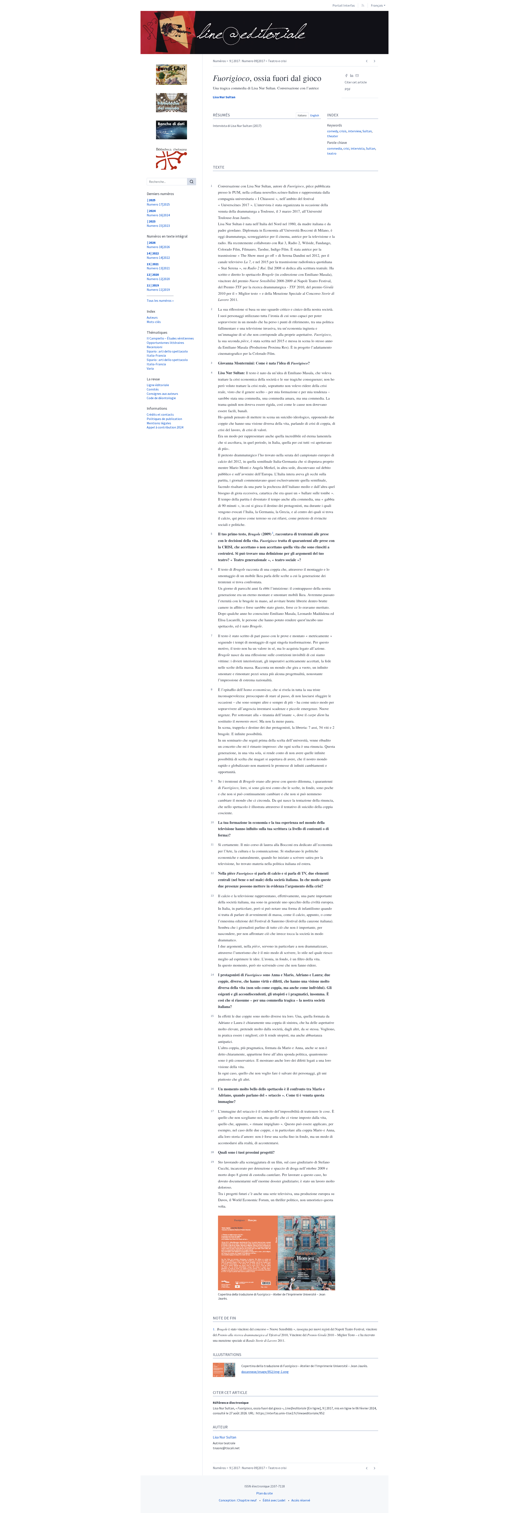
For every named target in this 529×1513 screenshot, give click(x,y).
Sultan (367, 131)
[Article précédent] (367, 61)
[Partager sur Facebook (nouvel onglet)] (346, 75)
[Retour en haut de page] (526, 3)
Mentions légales (159, 423)
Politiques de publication (164, 419)
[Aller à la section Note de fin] (526, 1314)
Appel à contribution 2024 (165, 427)
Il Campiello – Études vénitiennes (170, 338)
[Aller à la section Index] (526, 116)
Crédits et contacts (160, 414)
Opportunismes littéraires (165, 343)
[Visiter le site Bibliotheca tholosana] (171, 159)
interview (354, 131)
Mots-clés (154, 322)
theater (332, 136)
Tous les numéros (159, 300)
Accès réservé (300, 1500)
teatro (331, 153)
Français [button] (377, 5)
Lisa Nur (224, 97)
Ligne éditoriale (158, 385)
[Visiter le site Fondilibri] (171, 74)
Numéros (219, 61)
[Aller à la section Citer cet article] (526, 1389)
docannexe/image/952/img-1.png (265, 1372)
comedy (332, 131)
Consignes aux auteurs (162, 394)
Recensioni (154, 347)
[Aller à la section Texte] (526, 168)
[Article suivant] (374, 61)
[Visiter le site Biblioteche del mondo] (171, 102)
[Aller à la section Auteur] (526, 1423)
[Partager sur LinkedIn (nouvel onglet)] (351, 75)
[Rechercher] (191, 181)
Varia (150, 368)
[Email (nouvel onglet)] (357, 75)
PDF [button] (347, 89)
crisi (346, 148)
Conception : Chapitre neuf (238, 1500)
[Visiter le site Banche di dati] (171, 130)
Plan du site (264, 1493)
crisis (343, 131)
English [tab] (314, 115)
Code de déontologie (161, 398)
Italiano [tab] (302, 115)
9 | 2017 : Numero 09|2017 (247, 61)
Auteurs (152, 317)
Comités (153, 389)
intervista (358, 148)
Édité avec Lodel (274, 1500)
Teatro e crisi (277, 61)
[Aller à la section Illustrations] (526, 1351)
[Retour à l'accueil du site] (225, 32)
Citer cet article (356, 82)
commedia (334, 148)
